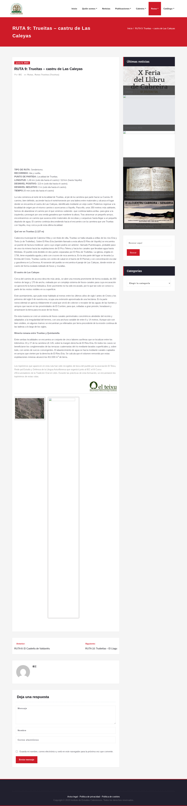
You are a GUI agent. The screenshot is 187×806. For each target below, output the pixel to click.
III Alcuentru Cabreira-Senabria (139, 226)
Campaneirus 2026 (133, 128)
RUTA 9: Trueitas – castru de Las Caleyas (155, 28)
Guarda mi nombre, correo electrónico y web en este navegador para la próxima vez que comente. (66, 751)
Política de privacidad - (90, 796)
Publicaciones (122, 8)
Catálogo (168, 8)
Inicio (74, 8)
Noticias (106, 8)
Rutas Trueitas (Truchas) (47, 74)
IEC (20, 74)
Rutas (154, 8)
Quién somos (88, 8)
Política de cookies (110, 796)
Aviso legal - (73, 796)
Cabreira (140, 8)
